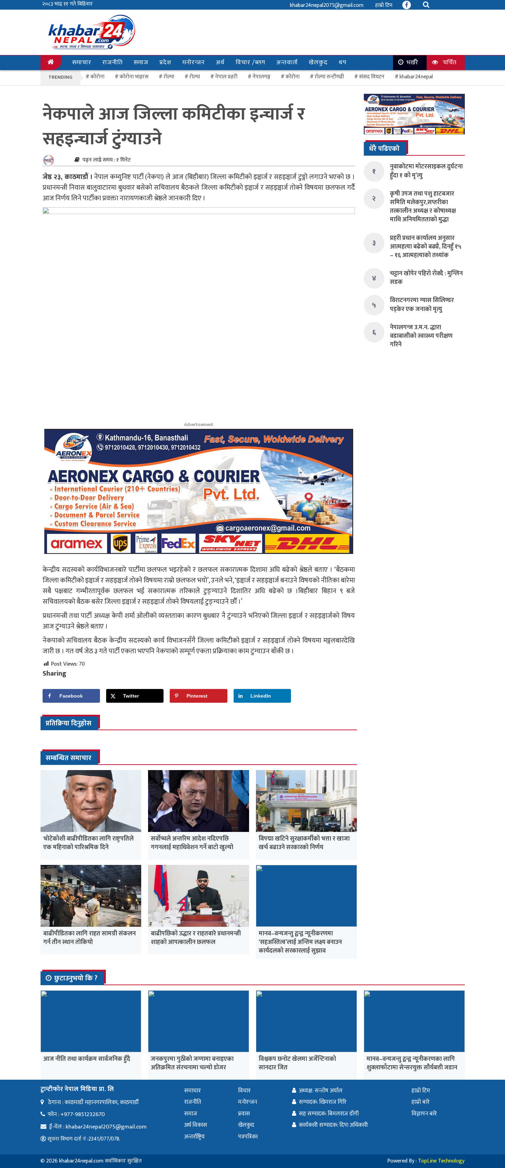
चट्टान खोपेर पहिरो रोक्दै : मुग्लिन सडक (426, 277)
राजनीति (112, 62)
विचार (244, 1090)
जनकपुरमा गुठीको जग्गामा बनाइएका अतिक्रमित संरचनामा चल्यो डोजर (192, 1063)
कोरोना (292, 76)
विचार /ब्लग (250, 62)
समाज (141, 62)
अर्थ (220, 62)
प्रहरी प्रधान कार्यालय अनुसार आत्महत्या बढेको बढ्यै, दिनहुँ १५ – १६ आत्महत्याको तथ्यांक (425, 246)
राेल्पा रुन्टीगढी (329, 76)
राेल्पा (169, 76)
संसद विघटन (371, 76)
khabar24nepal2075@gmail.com (326, 5)
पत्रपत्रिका (248, 1137)
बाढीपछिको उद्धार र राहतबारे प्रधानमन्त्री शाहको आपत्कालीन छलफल (196, 937)
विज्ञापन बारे (424, 1114)
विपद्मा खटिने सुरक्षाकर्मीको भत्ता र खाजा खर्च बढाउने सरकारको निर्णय (304, 843)
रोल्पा (194, 76)
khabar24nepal (416, 76)
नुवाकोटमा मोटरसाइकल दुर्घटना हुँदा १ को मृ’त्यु (426, 171)
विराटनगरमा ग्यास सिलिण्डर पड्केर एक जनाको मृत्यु (422, 304)
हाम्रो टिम (383, 5)
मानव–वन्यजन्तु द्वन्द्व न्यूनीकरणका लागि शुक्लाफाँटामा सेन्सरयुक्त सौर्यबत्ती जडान (412, 1063)
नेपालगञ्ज (261, 76)
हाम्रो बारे (420, 1102)
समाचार (81, 62)
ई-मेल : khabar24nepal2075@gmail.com (98, 1127)
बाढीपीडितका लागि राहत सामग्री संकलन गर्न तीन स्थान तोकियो (89, 937)
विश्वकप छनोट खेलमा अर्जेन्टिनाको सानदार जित (297, 1063)
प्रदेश (165, 62)
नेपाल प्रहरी (226, 76)
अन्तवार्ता (287, 62)
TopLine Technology (441, 1161)
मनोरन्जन (193, 62)
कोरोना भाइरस (134, 76)
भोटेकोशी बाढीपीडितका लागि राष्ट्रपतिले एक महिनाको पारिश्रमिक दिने (88, 843)
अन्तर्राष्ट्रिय (194, 1137)
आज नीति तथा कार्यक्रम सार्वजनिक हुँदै (86, 1059)
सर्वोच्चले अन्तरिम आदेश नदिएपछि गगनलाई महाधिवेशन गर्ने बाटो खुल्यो (192, 843)
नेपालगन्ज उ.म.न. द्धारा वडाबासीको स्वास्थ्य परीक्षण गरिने (421, 336)
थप (343, 62)
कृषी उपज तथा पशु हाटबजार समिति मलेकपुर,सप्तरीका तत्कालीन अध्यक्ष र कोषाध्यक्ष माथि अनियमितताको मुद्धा (423, 207)
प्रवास (244, 1114)
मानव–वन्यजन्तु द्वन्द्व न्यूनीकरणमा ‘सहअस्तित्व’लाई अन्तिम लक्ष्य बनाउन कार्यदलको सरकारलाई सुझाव (300, 942)
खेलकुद (318, 62)
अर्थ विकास (195, 1125)
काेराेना (97, 76)
